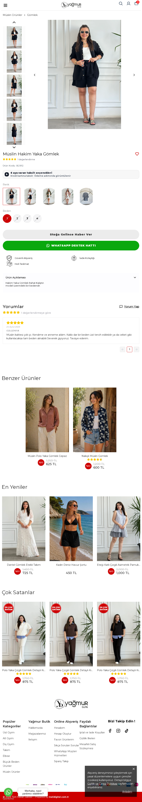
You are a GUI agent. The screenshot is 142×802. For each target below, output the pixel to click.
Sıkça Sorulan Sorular (66, 745)
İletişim (32, 739)
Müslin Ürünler (12, 15)
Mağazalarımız (37, 733)
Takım (6, 750)
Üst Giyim (9, 732)
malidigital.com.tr (59, 796)
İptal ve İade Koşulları (92, 732)
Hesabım (59, 727)
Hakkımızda (35, 727)
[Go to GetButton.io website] (8, 799)
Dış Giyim (8, 744)
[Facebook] (110, 731)
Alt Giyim (8, 738)
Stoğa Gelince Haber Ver (71, 234)
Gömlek (32, 15)
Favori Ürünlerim (64, 739)
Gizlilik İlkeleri (87, 738)
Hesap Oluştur (62, 733)
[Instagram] (118, 731)
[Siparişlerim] (128, 3)
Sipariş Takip (61, 761)
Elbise (6, 756)
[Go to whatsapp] (8, 792)
